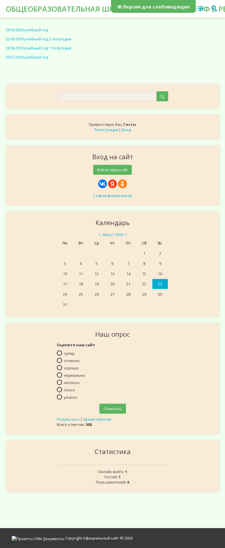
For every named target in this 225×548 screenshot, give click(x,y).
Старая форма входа (112, 195)
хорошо (71, 368)
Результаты (68, 419)
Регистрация (106, 129)
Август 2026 (112, 234)
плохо (69, 390)
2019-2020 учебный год (27, 29)
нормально (74, 375)
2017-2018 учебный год (27, 57)
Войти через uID (112, 169)
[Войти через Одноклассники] (122, 183)
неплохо (72, 382)
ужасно (70, 397)
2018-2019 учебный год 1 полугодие (38, 48)
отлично (72, 360)
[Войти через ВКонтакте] (102, 183)
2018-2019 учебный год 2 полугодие (38, 39)
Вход (126, 129)
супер (69, 353)
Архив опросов (97, 419)
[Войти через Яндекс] (112, 183)
